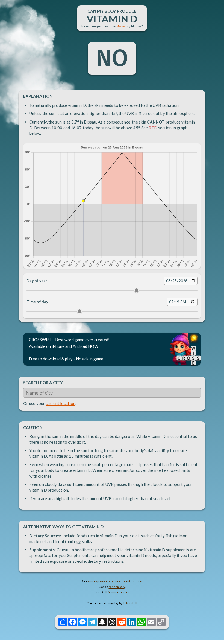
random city (117, 587)
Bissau (122, 26)
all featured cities (116, 592)
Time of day (37, 301)
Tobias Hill (130, 603)
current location (60, 403)
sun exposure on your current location (115, 581)
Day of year (36, 280)
